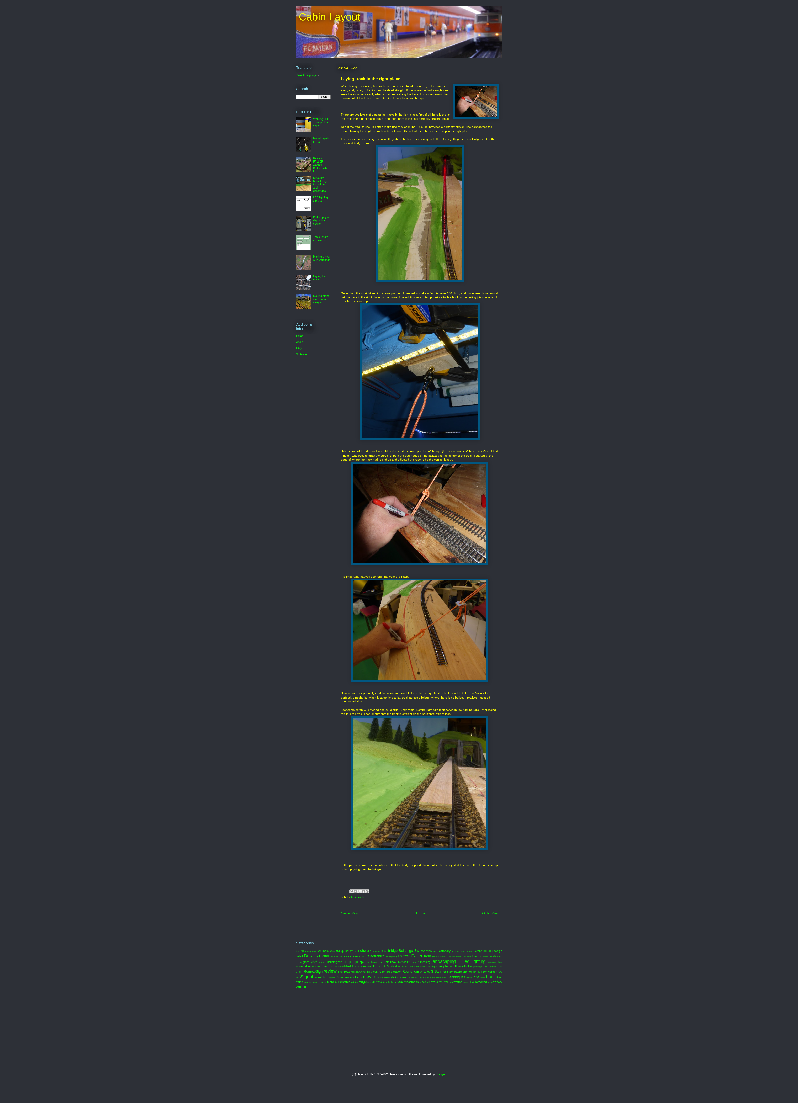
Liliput (499, 962)
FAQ (299, 348)
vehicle (380, 982)
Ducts (364, 956)
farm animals (438, 956)
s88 (445, 971)
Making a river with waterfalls (321, 258)
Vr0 (441, 982)
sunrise (420, 977)
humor (374, 962)
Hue (368, 962)
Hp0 (349, 962)
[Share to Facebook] (363, 891)
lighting (478, 961)
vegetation (367, 982)
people (442, 966)
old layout (402, 966)
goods (485, 956)
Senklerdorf (490, 971)
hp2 (362, 962)
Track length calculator (320, 238)
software (367, 976)
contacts (456, 951)
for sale (467, 956)
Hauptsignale (334, 962)
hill (345, 962)
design (498, 951)
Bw (416, 951)
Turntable (344, 981)
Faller (416, 955)
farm (427, 956)
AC (302, 951)
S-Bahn (436, 972)
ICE (381, 962)
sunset (428, 977)
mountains (370, 966)
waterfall (467, 982)
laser (460, 962)
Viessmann (411, 981)
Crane (478, 951)
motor (360, 966)
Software (301, 354)
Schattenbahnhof (460, 971)
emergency (391, 956)
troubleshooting (311, 982)
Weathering (479, 981)
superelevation (439, 977)
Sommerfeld (384, 977)
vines (423, 982)
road (347, 971)
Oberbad (392, 966)
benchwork (363, 951)
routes (426, 971)
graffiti (299, 962)
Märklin (350, 966)
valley (354, 982)
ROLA (359, 972)
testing (469, 977)
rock (353, 972)
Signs (339, 977)
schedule (477, 972)
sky (346, 977)
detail (299, 956)
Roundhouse (412, 972)
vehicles (390, 982)
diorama (334, 956)
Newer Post (350, 913)
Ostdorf (411, 966)
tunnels (332, 981)
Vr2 (451, 982)
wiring (302, 986)
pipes (451, 966)
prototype (478, 966)
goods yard (495, 956)
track (360, 897)
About (299, 342)
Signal (306, 976)
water (458, 981)
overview (420, 966)
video (399, 982)
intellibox (390, 962)
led (467, 961)
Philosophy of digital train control (321, 220)
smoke (354, 977)
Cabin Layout (328, 17)
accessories (311, 951)
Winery (497, 981)
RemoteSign (313, 972)
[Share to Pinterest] (367, 891)
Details (311, 955)
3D (297, 951)
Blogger (441, 1074)
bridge (393, 951)
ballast (349, 951)
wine (490, 982)
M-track (316, 966)
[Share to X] (359, 891)
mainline (339, 966)
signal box (321, 977)
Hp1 (355, 962)
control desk (467, 951)
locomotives (303, 966)
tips (353, 897)
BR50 (384, 951)
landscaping (444, 961)
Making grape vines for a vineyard (321, 299)
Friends (476, 956)
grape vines (310, 962)
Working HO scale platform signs (321, 122)
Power (459, 966)
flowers (459, 956)
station (394, 977)
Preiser (468, 966)
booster (376, 951)
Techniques (456, 977)
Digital (324, 956)
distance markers (349, 956)
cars (435, 951)
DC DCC (488, 951)
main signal (328, 966)
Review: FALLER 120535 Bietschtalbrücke (321, 165)
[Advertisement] (346, 1031)
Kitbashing (424, 962)
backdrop (337, 951)
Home (420, 913)
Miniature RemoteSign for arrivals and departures (320, 184)
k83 (409, 962)
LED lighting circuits (320, 199)
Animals (323, 951)
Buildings (406, 951)
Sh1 (298, 977)
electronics (376, 956)
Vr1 (446, 981)
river (340, 971)
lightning (492, 962)
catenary (445, 951)
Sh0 (500, 972)
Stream (412, 977)
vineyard (432, 981)
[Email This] (351, 891)
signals (332, 977)
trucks (323, 982)
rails (486, 966)
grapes (322, 962)
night (381, 966)
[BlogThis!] (355, 891)
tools (482, 977)
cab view (426, 951)
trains (299, 981)
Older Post (490, 913)
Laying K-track (319, 278)
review (330, 971)
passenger (431, 966)
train (499, 977)
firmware (450, 956)
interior (402, 962)
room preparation (390, 971)
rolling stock (370, 971)
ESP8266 (404, 956)
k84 (414, 962)
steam (404, 977)
